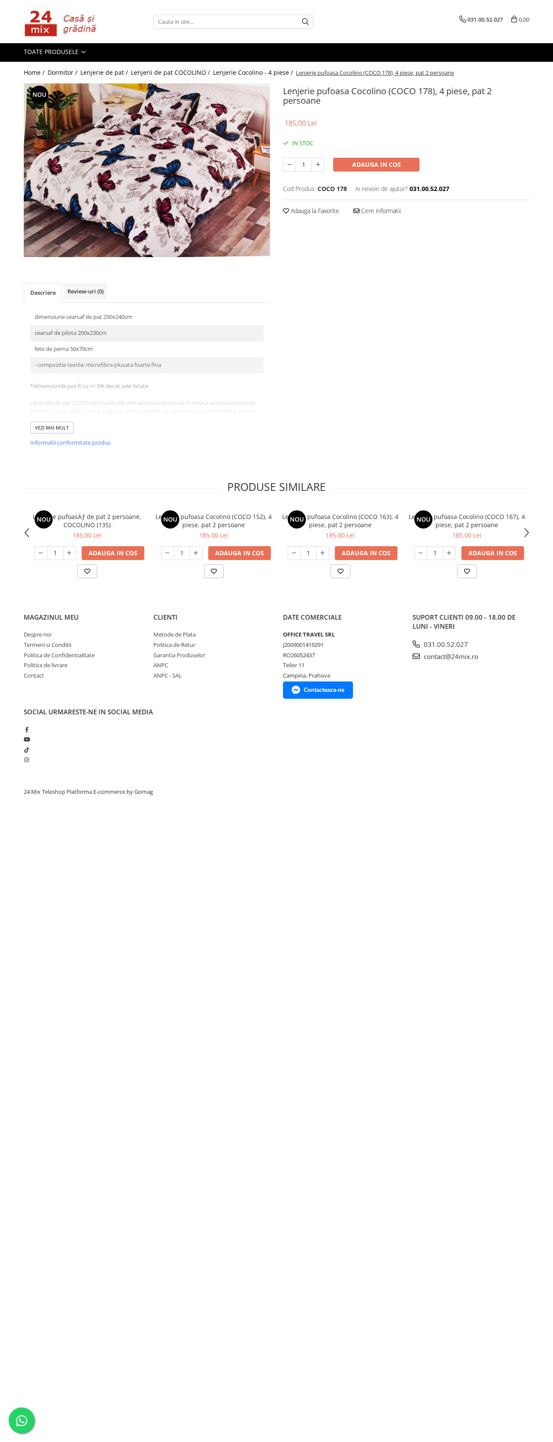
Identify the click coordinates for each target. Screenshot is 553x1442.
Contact (34, 675)
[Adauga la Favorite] (87, 571)
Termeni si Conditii (47, 645)
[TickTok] (26, 750)
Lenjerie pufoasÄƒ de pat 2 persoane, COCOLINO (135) (87, 520)
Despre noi (37, 634)
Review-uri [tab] (85, 291)
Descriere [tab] (43, 292)
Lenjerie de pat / (105, 72)
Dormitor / (63, 72)
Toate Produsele (52, 52)
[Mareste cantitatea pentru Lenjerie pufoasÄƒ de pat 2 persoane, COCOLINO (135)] (69, 553)
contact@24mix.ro (450, 656)
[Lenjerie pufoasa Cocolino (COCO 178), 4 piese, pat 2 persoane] (147, 170)
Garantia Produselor (179, 655)
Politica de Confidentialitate (59, 655)
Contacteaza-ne (324, 690)
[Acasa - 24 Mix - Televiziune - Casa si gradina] (67, 21)
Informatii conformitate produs (70, 442)
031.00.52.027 (445, 644)
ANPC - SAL (167, 675)
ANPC (160, 665)
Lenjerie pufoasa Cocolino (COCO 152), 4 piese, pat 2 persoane (214, 520)
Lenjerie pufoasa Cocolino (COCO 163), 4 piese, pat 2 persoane (340, 520)
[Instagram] (26, 760)
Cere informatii (380, 211)
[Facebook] (26, 729)
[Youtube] (26, 739)
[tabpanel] (147, 170)
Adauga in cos (376, 164)
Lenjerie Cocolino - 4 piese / (254, 72)
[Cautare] (305, 22)
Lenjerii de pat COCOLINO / (171, 72)
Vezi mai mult (52, 427)
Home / (35, 72)
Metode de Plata (174, 634)
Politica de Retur (174, 645)
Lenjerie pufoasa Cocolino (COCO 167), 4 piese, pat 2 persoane (467, 520)
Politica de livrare (45, 665)
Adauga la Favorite (314, 211)
